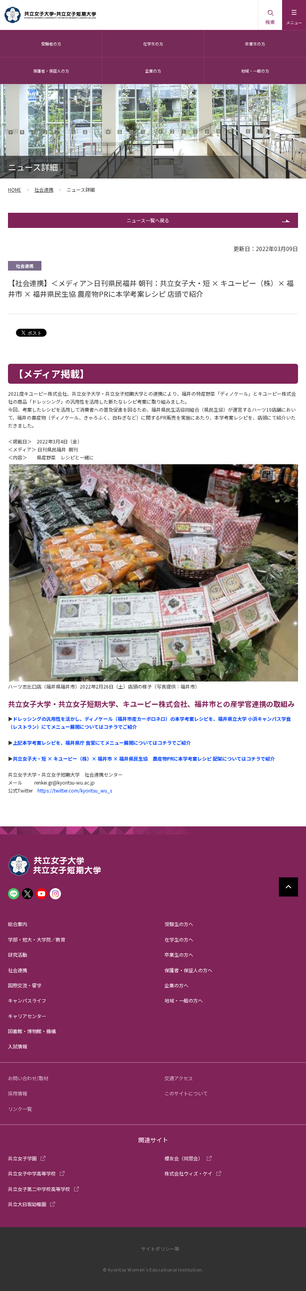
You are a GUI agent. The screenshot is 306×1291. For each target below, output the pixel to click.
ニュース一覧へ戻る (148, 220)
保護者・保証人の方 (51, 71)
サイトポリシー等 (160, 1248)
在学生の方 (153, 44)
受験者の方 (51, 44)
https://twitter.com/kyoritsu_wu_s (74, 790)
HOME (14, 189)
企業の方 (153, 71)
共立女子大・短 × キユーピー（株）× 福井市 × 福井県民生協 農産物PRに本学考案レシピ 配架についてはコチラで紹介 (144, 758)
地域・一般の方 (255, 71)
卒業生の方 (255, 44)
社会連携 (43, 189)
